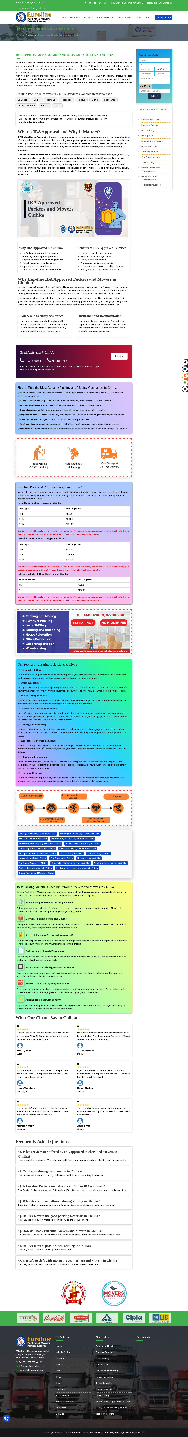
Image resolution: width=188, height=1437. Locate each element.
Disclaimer (61, 1407)
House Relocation (149, 146)
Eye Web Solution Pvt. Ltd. (133, 1432)
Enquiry (119, 356)
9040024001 (32, 361)
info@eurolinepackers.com (32, 1366)
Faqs (58, 1370)
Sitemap (60, 1413)
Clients (138, 17)
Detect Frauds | (149, 3)
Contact (148, 17)
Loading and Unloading (152, 141)
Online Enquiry (164, 17)
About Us (74, 17)
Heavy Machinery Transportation (111, 1407)
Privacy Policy (62, 1395)
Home (64, 17)
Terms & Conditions (65, 1401)
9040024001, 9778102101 (30, 1362)
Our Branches (165, 3)
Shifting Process (103, 17)
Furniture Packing (149, 125)
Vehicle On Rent (123, 17)
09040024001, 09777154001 (31, 2)
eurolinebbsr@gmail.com (34, 8)
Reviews (59, 1364)
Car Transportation (150, 157)
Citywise (29, 35)
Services (87, 17)
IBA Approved (147, 135)
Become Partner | (132, 3)
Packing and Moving (151, 119)
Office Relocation (149, 151)
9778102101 (60, 361)
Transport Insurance (151, 185)
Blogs (58, 1377)
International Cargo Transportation (113, 1401)
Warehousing (147, 162)
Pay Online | (117, 3)
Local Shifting (147, 130)
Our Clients (61, 1389)
